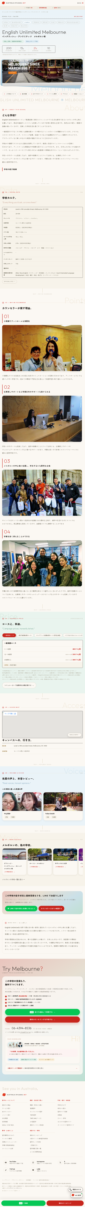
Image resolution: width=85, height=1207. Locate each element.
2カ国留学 (33, 1121)
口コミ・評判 (62, 1118)
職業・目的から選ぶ (36, 1105)
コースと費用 (52, 94)
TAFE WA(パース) (35, 1118)
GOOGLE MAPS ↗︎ (74, 735)
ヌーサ (5, 26)
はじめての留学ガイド (64, 1121)
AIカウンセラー (7, 1111)
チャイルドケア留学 (36, 1111)
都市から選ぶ (62, 1108)
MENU (79, 3)
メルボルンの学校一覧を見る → (13, 879)
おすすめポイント (37, 94)
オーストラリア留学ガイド (66, 1125)
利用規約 (28, 1180)
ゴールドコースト (16, 22)
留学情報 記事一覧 (35, 1148)
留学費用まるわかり (8, 1135)
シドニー (6, 22)
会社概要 (5, 1118)
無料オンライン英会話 (37, 1125)
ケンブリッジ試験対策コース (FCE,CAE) (48, 635)
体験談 (60, 1115)
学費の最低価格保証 (8, 1145)
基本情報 (23, 94)
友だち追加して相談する (42, 1012)
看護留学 (32, 1108)
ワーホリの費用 (7, 1138)
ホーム (4, 12)
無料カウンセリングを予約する (42, 1019)
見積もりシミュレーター (9, 1142)
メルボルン (27, 22)
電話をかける (75, 1189)
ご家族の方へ (34, 1145)
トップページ (6, 1180)
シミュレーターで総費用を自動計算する (19, 685)
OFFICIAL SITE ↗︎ (9, 281)
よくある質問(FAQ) (36, 1152)
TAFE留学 (33, 1115)
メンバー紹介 (6, 1115)
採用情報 (5, 1121)
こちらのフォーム (25, 1032)
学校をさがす (62, 1105)
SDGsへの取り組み (8, 1125)
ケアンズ (45, 22)
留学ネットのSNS (35, 1142)
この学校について (10, 94)
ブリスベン (36, 22)
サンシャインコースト (73, 22)
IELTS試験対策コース (25, 635)
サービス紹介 (6, 1108)
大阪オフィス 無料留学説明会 (39, 1138)
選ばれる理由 (6, 1105)
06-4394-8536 (22, 1028)
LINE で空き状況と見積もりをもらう (22, 908)
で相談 (23, 1203)
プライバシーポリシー (18, 1180)
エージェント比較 (7, 1148)
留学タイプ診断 (62, 1111)
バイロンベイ (14, 26)
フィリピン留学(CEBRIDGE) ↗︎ (41, 1180)
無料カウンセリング (36, 1135)
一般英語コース (9, 635)
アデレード (61, 22)
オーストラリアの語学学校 (14, 12)
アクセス (64, 94)
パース (52, 22)
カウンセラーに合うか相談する (51, 908)
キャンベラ (24, 26)
